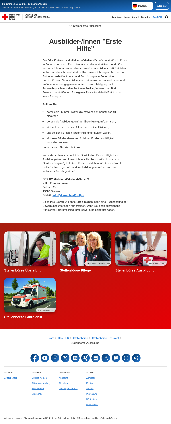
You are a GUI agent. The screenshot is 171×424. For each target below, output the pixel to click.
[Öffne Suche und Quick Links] (167, 17)
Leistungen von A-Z (68, 388)
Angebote (117, 17)
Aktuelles (63, 383)
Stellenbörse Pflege (75, 270)
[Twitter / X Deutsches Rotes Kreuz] (65, 358)
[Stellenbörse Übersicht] (30, 248)
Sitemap (90, 388)
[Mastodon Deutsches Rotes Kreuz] (116, 358)
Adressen (90, 377)
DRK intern (91, 399)
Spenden (145, 17)
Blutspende (37, 393)
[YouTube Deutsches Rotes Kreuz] (45, 358)
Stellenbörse (38, 388)
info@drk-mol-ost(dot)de (68, 195)
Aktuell (135, 17)
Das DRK (157, 17)
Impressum (91, 393)
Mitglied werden (39, 377)
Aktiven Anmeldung (41, 383)
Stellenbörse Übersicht (22, 270)
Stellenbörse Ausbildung (135, 270)
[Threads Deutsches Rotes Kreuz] (136, 358)
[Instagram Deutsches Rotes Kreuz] (55, 358)
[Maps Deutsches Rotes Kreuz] (106, 358)
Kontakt (90, 383)
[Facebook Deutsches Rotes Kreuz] (34, 358)
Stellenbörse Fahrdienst (23, 316)
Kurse (127, 17)
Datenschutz (92, 404)
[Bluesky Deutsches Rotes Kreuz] (126, 358)
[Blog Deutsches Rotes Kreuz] (95, 358)
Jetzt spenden (11, 377)
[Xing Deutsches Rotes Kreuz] (85, 358)
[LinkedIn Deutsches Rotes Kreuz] (75, 358)
